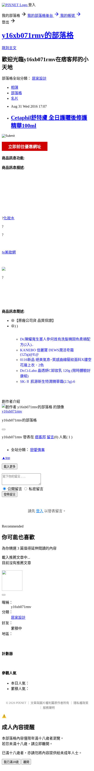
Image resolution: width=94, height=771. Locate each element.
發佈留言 (10, 494)
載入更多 (10, 466)
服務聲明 (49, 707)
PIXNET (21, 703)
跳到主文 (9, 48)
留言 (50, 437)
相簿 (14, 87)
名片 (14, 98)
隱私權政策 (80, 703)
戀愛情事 (37, 450)
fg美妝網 (9, 252)
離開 (26, 762)
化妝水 (8, 218)
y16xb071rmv (12, 411)
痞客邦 (40, 437)
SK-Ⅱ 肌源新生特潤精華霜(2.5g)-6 (47, 381)
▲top (6, 458)
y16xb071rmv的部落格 (38, 35)
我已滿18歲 (11, 762)
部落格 (16, 93)
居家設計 (39, 78)
